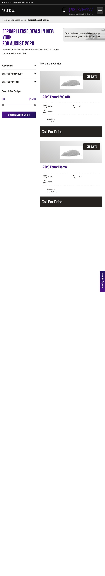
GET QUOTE (92, 76)
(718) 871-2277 (81, 9)
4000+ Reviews (27, 2)
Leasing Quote (102, 281)
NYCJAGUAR (8, 10)
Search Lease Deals (19, 115)
